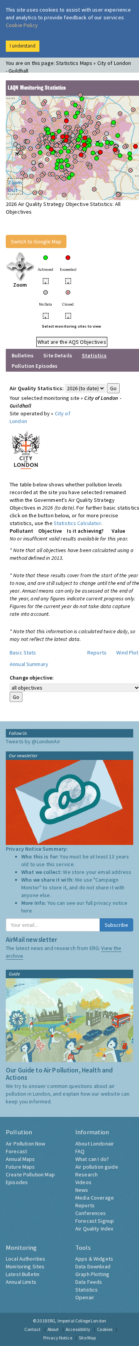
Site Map (87, 1338)
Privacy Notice (57, 1338)
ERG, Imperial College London (76, 1321)
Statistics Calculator (77, 523)
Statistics (86, 1289)
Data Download (92, 1266)
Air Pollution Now (25, 1143)
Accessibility (78, 1329)
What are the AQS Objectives (71, 341)
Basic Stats (23, 652)
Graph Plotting (92, 1274)
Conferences (90, 1213)
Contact (32, 1329)
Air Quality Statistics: (37, 388)
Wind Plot (127, 652)
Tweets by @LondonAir (33, 741)
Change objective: (32, 677)
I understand (23, 45)
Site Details (57, 355)
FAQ (80, 1151)
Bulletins (23, 355)
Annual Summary (29, 664)
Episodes (17, 1182)
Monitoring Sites (25, 1266)
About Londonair (94, 1143)
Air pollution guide (96, 1166)
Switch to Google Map (36, 241)
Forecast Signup (94, 1220)
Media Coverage (94, 1197)
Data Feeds (88, 1281)
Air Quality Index (94, 1228)
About (53, 1329)
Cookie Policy (22, 25)
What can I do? (92, 1159)
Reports (97, 652)
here (26, 910)
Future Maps (20, 1166)
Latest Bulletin (22, 1274)
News (81, 1189)
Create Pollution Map (30, 1174)
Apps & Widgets (94, 1258)
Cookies (104, 1329)
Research (86, 1174)
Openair (84, 1297)
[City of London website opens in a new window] (26, 448)
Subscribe (116, 924)
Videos (83, 1182)
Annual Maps (20, 1159)
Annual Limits (21, 1281)
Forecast (16, 1151)
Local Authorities (25, 1258)
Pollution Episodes (35, 365)
